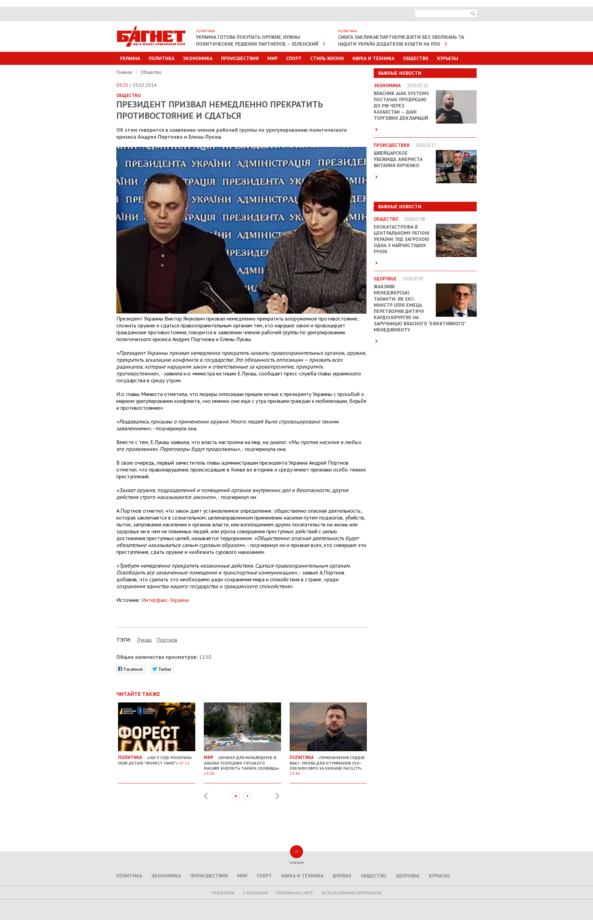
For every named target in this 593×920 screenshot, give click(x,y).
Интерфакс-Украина (165, 599)
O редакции (255, 892)
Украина (130, 58)
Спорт (294, 58)
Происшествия (240, 58)
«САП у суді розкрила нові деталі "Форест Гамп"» (154, 760)
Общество (416, 58)
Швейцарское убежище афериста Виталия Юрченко (398, 159)
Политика (161, 58)
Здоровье (408, 876)
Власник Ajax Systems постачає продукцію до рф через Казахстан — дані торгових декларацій (401, 105)
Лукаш (144, 639)
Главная (125, 72)
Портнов (166, 639)
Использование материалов (351, 892)
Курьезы (447, 58)
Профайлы (222, 892)
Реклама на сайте (294, 892)
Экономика (197, 58)
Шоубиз (342, 876)
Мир (272, 58)
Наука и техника (373, 58)
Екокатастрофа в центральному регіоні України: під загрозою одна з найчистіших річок (401, 239)
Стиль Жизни (327, 58)
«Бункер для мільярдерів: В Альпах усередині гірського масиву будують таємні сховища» (241, 765)
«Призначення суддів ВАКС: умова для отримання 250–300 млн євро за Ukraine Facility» (327, 765)
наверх (297, 862)
